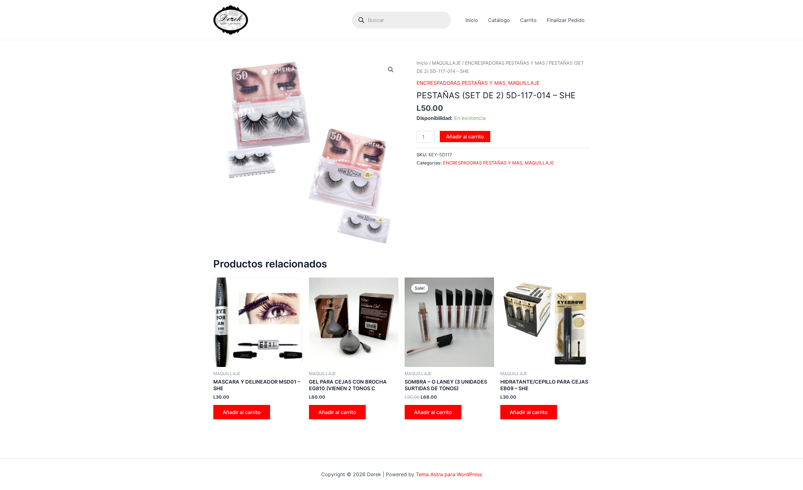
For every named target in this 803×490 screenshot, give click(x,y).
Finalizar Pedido (566, 20)
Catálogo (499, 20)
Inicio (471, 20)
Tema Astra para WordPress (449, 474)
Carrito (528, 20)
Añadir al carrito (465, 136)
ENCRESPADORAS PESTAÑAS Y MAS (505, 63)
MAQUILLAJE (446, 63)
